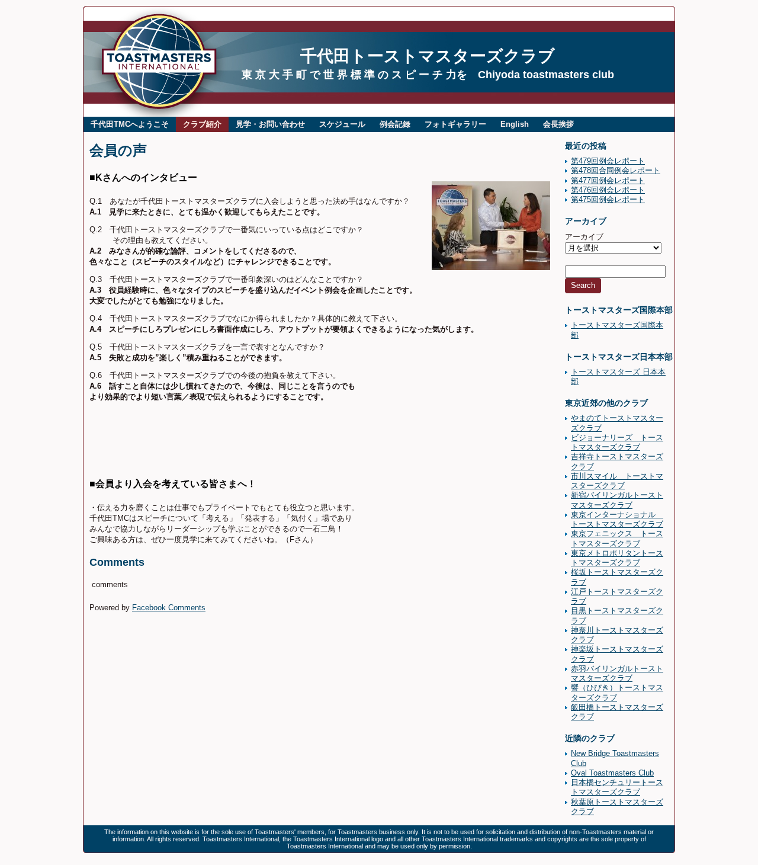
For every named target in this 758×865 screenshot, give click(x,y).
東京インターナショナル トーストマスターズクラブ (617, 519)
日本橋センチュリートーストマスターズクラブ (617, 787)
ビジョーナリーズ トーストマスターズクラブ (617, 442)
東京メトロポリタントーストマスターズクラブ (617, 558)
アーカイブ (584, 236)
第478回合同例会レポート (615, 170)
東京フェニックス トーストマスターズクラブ (617, 538)
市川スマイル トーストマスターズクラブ (617, 481)
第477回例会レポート (608, 180)
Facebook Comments (168, 607)
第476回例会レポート (608, 189)
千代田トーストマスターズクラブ (427, 56)
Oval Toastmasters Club (612, 772)
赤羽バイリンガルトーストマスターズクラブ (617, 673)
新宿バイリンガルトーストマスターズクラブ (617, 500)
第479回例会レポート (608, 160)
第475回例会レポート (608, 199)
